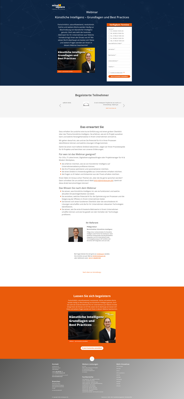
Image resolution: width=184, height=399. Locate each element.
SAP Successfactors (120, 373)
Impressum (104, 397)
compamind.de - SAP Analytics (88, 384)
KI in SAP (84, 366)
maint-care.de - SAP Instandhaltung (89, 389)
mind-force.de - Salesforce (87, 390)
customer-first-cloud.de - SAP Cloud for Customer (92, 391)
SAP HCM (118, 368)
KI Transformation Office (87, 369)
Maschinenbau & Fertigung (58, 385)
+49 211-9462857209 (94, 258)
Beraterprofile (128, 397)
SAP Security (119, 379)
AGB (109, 397)
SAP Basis (118, 381)
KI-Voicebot (84, 372)
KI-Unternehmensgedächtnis (88, 370)
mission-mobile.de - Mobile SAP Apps (90, 382)
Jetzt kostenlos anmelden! (92, 348)
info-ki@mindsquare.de (103, 180)
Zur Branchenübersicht (57, 390)
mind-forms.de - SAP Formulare (89, 386)
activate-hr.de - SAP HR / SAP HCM (89, 387)
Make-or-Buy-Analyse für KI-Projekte (90, 367)
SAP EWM (118, 377)
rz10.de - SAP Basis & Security (88, 380)
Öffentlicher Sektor (56, 383)
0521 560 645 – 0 (59, 371)
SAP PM (118, 375)
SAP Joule (118, 385)
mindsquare (100, 254)
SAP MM (118, 383)
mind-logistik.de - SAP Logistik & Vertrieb (90, 379)
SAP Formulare (119, 366)
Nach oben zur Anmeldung (91, 272)
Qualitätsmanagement (118, 397)
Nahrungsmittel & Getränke (58, 386)
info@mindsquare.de (99, 256)
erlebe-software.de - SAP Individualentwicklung (92, 383)
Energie (53, 388)
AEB (112, 397)
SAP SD (117, 370)
